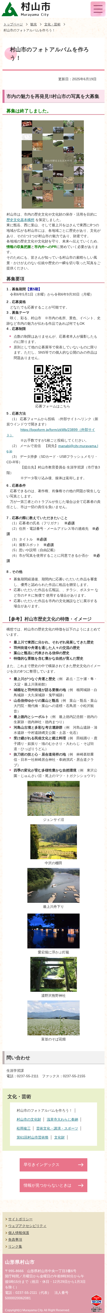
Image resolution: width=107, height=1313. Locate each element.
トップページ (13, 24)
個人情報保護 (18, 1233)
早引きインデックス (41, 1164)
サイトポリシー (20, 1219)
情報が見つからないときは (47, 1185)
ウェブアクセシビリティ (27, 1226)
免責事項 (15, 1239)
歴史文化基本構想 (20, 220)
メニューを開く (98, 9)
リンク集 (15, 1246)
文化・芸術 (52, 24)
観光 (33, 24)
